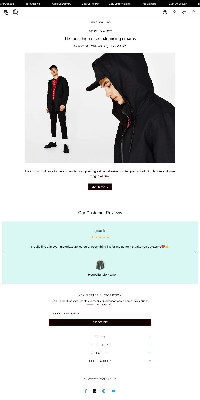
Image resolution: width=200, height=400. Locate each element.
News (100, 22)
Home (92, 22)
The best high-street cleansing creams (100, 38)
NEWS (93, 31)
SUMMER (105, 31)
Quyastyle (15, 12)
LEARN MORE (100, 186)
